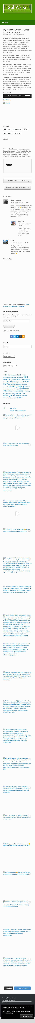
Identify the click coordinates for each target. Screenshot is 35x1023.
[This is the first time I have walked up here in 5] (17, 428)
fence (4, 153)
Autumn (15, 375)
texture (5, 393)
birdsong (24, 375)
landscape (23, 153)
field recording (11, 153)
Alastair (21, 34)
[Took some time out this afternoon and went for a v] (17, 599)
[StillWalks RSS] (23, 336)
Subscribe (9, 326)
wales (22, 392)
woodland (19, 397)
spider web (11, 156)
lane (28, 153)
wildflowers (6, 398)
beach (19, 375)
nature (14, 383)
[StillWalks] (17, 8)
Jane (12, 240)
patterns (24, 384)
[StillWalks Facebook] (11, 336)
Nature (27, 149)
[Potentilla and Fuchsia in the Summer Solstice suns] (17, 942)
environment (20, 377)
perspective (6, 386)
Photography (6, 151)
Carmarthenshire (7, 377)
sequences (14, 154)
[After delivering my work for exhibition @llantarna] (17, 971)
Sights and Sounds (23, 154)
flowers (14, 379)
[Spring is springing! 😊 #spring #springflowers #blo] (17, 885)
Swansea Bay (26, 391)
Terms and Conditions (8, 1000)
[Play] (6, 96)
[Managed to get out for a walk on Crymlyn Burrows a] (17, 914)
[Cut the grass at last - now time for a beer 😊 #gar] (17, 857)
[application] (17, 96)
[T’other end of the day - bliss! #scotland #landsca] (17, 799)
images (18, 153)
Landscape (22, 149)
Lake (4, 382)
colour (14, 377)
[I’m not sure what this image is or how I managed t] (17, 742)
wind (11, 398)
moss (20, 382)
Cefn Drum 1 (6, 100)
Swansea (19, 391)
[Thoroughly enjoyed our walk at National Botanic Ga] (17, 513)
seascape (16, 389)
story (16, 156)
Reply (26, 202)
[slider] (28, 95)
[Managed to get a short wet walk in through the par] (17, 685)
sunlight (13, 391)
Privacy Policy (6, 1003)
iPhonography (26, 379)
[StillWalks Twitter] (14, 336)
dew (30, 151)
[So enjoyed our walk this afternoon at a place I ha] (17, 571)
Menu (6, 22)
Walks (13, 151)
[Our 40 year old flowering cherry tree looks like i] (17, 485)
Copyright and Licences (9, 998)
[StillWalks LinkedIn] (17, 336)
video (17, 393)
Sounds (5, 156)
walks (28, 156)
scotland (8, 389)
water (19, 395)
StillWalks (21, 221)
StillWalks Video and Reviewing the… (19, 181)
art (12, 375)
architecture (7, 375)
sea (12, 389)
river (4, 389)
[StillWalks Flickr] (20, 336)
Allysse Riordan (16, 200)
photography (6, 154)
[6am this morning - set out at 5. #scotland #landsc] (17, 828)
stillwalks (7, 390)
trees (20, 156)
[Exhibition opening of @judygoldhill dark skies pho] (17, 714)
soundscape (24, 388)
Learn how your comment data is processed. (16, 305)
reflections (27, 386)
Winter (13, 398)
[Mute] (24, 96)
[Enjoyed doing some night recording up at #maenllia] (17, 771)
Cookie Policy (9, 1013)
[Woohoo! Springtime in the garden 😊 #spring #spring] (17, 542)
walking (24, 156)
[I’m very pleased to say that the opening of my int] (17, 628)
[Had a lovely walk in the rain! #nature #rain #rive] (17, 456)
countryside (25, 151)
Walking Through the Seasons (17, 187)
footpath (18, 379)
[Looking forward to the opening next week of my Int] (17, 656)
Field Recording (13, 149)
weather (24, 396)
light (18, 382)
